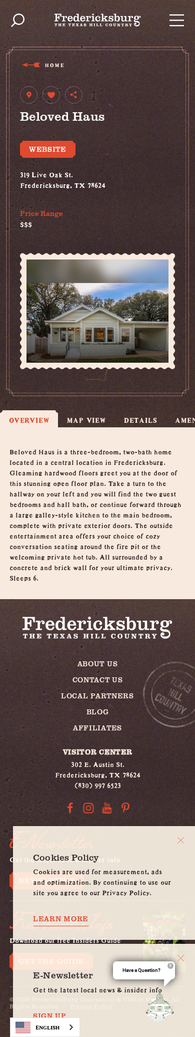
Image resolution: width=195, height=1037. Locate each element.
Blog (97, 711)
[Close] (180, 840)
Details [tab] (141, 420)
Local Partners (97, 695)
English (48, 1027)
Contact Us (97, 679)
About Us (98, 663)
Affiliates (97, 727)
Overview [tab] (29, 420)
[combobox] (45, 1027)
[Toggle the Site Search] (17, 20)
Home (54, 65)
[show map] (29, 95)
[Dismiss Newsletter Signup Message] (180, 958)
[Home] (97, 20)
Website (47, 149)
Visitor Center (97, 751)
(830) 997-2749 (44, 194)
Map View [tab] (86, 420)
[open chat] (162, 1006)
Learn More (60, 918)
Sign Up (49, 1015)
